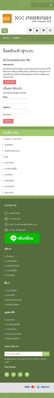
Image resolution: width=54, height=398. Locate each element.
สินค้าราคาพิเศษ (13, 304)
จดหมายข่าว (9, 192)
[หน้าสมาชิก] (37, 30)
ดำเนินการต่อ (9, 82)
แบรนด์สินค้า (12, 270)
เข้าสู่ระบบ (8, 138)
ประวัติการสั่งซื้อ (10, 168)
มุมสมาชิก (10, 319)
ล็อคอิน (26, 37)
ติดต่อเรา (10, 256)
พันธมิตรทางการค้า (14, 300)
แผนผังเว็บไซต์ (13, 265)
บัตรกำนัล (11, 275)
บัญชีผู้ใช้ (16, 37)
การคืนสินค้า (9, 180)
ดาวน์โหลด (8, 174)
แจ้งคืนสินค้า (12, 261)
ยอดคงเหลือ (9, 186)
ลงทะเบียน (18, 138)
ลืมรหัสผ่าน (7, 114)
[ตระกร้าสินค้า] (43, 30)
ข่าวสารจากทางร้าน (14, 334)
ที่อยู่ (6, 156)
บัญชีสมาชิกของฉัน (12, 150)
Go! (46, 353)
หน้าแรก (6, 37)
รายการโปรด (9, 162)
